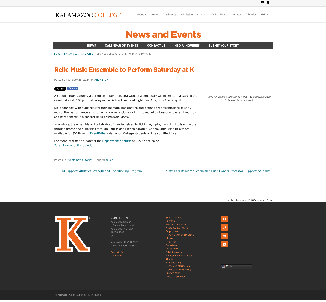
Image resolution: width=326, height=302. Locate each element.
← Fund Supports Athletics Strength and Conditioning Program (98, 171)
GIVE (213, 14)
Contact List (117, 252)
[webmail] (262, 2)
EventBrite (97, 133)
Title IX (169, 259)
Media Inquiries (187, 45)
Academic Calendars (177, 227)
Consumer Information (178, 266)
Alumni (201, 14)
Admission (186, 14)
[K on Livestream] (224, 247)
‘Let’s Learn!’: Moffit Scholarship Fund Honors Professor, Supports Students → (220, 171)
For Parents (172, 248)
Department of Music (116, 141)
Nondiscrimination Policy (179, 255)
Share (74, 88)
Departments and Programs (181, 234)
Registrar (171, 241)
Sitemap (170, 221)
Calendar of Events (121, 45)
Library (170, 238)
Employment (172, 231)
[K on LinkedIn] (224, 239)
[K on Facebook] (224, 222)
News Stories (84, 160)
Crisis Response (174, 252)
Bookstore (171, 245)
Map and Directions (176, 224)
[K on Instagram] (224, 230)
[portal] (268, 2)
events (89, 54)
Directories (117, 255)
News (223, 14)
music (109, 160)
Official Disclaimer (175, 276)
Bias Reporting (173, 262)
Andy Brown (102, 79)
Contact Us (156, 45)
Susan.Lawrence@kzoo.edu (73, 145)
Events (71, 160)
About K (141, 14)
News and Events (163, 34)
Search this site (174, 217)
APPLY (264, 14)
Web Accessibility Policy (178, 269)
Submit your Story (224, 45)
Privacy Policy (173, 272)
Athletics (250, 14)
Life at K (236, 14)
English (229, 266)
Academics (169, 14)
